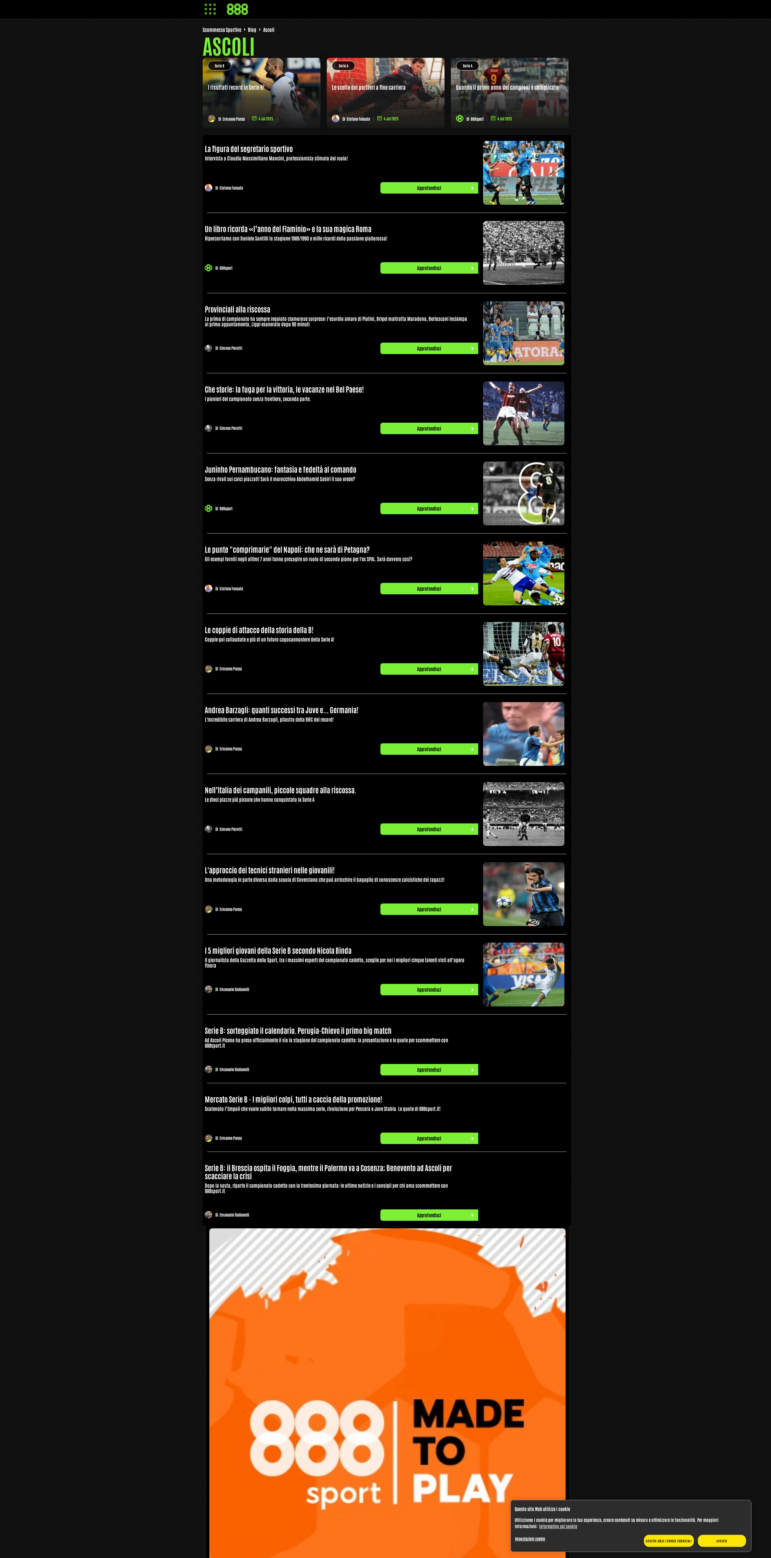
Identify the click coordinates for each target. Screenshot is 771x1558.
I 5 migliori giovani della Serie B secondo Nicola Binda (278, 950)
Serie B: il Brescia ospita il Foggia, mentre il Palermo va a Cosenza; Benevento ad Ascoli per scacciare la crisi (328, 1171)
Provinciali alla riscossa (237, 308)
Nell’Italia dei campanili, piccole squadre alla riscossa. (280, 789)
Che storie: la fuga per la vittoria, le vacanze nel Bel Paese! (284, 388)
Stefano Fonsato (358, 119)
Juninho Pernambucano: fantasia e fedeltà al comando (280, 469)
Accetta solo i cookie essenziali (669, 1541)
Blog (252, 29)
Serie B (219, 65)
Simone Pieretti (231, 348)
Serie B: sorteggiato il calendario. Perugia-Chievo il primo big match (298, 1030)
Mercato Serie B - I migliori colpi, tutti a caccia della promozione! (293, 1098)
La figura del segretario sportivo (249, 148)
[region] (630, 1526)
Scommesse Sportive (222, 29)
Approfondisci (429, 188)
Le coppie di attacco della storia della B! (259, 629)
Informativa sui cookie (558, 1526)
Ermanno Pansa (234, 119)
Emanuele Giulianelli (234, 989)
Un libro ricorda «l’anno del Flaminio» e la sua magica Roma (288, 228)
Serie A (343, 65)
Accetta (721, 1541)
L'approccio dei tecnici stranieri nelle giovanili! (270, 869)
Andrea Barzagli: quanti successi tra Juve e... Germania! (281, 709)
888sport (477, 119)
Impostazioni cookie (530, 1538)
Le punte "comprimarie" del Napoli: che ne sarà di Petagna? (287, 549)
